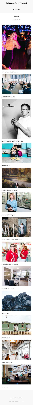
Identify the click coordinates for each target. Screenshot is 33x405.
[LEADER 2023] (16, 325)
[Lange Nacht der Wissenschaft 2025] (16, 119)
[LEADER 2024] (16, 153)
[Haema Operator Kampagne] (16, 252)
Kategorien (16, 19)
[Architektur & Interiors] (16, 276)
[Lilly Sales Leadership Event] (16, 47)
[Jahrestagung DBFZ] (16, 350)
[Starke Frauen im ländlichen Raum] (16, 227)
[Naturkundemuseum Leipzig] (16, 178)
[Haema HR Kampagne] (16, 202)
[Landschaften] (16, 301)
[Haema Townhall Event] (16, 84)
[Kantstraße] (16, 374)
